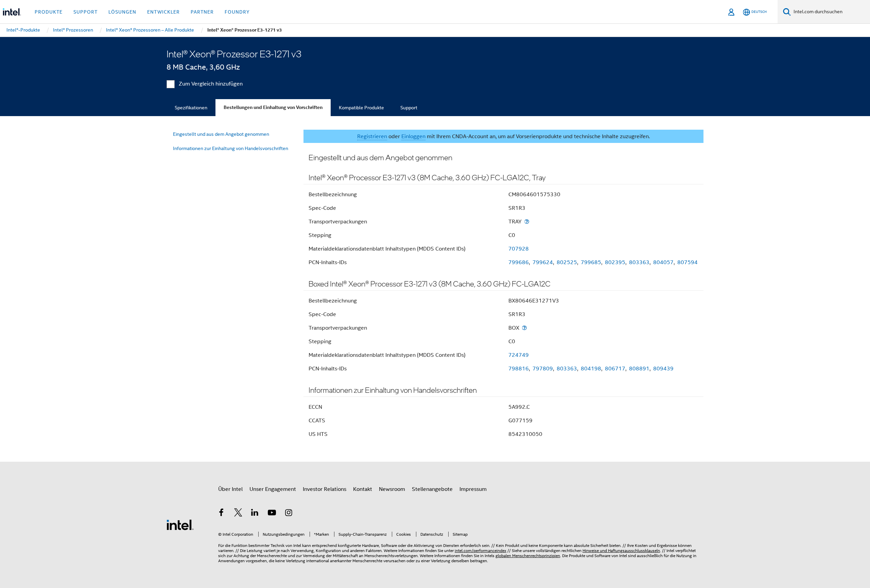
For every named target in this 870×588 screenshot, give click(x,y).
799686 (518, 262)
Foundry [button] (237, 12)
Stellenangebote (432, 489)
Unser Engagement (272, 489)
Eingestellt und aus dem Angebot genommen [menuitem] (221, 134)
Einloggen (413, 136)
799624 (543, 262)
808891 (639, 368)
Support (408, 108)
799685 (591, 262)
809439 (663, 368)
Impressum (473, 489)
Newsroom (392, 489)
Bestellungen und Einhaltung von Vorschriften (273, 107)
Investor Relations (324, 489)
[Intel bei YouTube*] (272, 514)
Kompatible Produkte (361, 108)
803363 (639, 262)
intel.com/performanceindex (480, 550)
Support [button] (85, 12)
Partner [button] (202, 12)
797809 (543, 368)
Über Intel (230, 489)
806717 (615, 368)
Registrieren (372, 136)
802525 (567, 262)
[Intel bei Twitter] (238, 514)
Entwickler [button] (163, 12)
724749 (518, 355)
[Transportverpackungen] (526, 221)
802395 (615, 262)
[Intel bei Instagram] (288, 514)
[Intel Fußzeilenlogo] (180, 524)
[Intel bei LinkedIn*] (255, 514)
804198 (591, 368)
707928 (518, 248)
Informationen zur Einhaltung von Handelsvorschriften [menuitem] (230, 148)
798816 (518, 368)
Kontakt (362, 489)
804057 (663, 262)
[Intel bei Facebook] (221, 514)
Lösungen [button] (122, 12)
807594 (687, 262)
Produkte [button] (49, 12)
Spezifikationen (191, 108)
